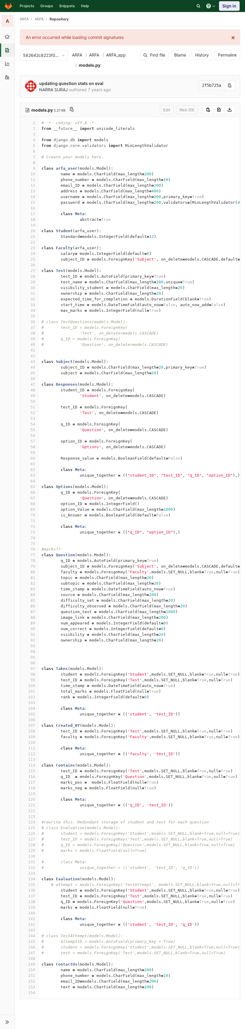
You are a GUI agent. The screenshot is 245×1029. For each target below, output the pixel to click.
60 (32, 458)
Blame (180, 54)
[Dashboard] (8, 5)
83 (32, 589)
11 (32, 179)
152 (31, 981)
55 (32, 430)
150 (31, 970)
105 (31, 714)
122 (31, 810)
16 (32, 208)
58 (32, 447)
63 (32, 475)
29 (32, 282)
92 (32, 640)
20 (32, 231)
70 (32, 515)
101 (31, 691)
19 (32, 225)
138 (31, 901)
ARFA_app (116, 54)
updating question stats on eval (71, 83)
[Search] (198, 6)
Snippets (67, 6)
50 (32, 401)
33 (32, 305)
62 (32, 469)
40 (32, 344)
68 (32, 503)
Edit (166, 109)
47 (32, 384)
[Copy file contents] (208, 109)
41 (32, 350)
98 (32, 674)
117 (31, 782)
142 (31, 924)
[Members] (7, 77)
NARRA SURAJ (53, 89)
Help (85, 6)
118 (31, 788)
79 (32, 566)
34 (32, 310)
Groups (46, 6)
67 (32, 498)
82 (32, 583)
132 (31, 867)
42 (32, 356)
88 (32, 617)
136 (31, 890)
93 (32, 646)
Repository (59, 19)
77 (32, 555)
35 (32, 316)
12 (32, 185)
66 (32, 492)
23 (32, 248)
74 (32, 538)
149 (31, 964)
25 (32, 259)
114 (31, 765)
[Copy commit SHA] (229, 85)
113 (31, 759)
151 (31, 975)
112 (31, 754)
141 (31, 918)
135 (31, 884)
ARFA (24, 19)
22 (32, 242)
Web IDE (187, 109)
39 (32, 339)
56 (32, 435)
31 (32, 293)
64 (32, 481)
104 (31, 708)
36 (32, 322)
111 (31, 748)
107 (31, 725)
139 (31, 907)
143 (31, 930)
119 (31, 793)
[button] (7, 1022)
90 (32, 629)
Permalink (227, 54)
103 (31, 702)
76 (32, 549)
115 (31, 771)
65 (32, 486)
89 (32, 623)
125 (31, 828)
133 (31, 873)
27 (32, 270)
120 (31, 799)
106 (31, 720)
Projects (27, 6)
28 (32, 276)
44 (32, 367)
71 (32, 521)
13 (32, 191)
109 (31, 737)
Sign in (229, 5)
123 (31, 816)
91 (32, 634)
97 (32, 668)
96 (32, 663)
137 (31, 896)
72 (32, 526)
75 (32, 543)
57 (32, 441)
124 (31, 822)
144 (31, 936)
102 (31, 697)
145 (31, 941)
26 (32, 265)
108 (31, 731)
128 (31, 845)
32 (32, 299)
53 (32, 418)
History (202, 54)
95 (32, 657)
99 (32, 680)
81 (32, 577)
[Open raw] (218, 109)
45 (32, 373)
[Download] (229, 109)
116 (31, 776)
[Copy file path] (72, 110)
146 (31, 947)
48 (32, 390)
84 (32, 594)
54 (32, 424)
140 (31, 913)
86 (32, 606)
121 (31, 805)
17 (32, 214)
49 (32, 395)
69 (32, 509)
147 (31, 953)
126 (31, 833)
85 (32, 600)
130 (31, 856)
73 (32, 532)
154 (31, 992)
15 (32, 202)
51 (32, 407)
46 (32, 378)
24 (32, 253)
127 (31, 839)
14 (32, 196)
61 (32, 464)
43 (32, 361)
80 (32, 572)
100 (31, 685)
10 (32, 174)
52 (32, 413)
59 (32, 452)
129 (31, 850)
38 (32, 333)
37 (32, 327)
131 (31, 862)
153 (31, 987)
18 (32, 219)
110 (31, 742)
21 (32, 236)
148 (31, 958)
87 (32, 612)
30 (32, 287)
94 (32, 651)
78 (32, 560)
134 (31, 879)
